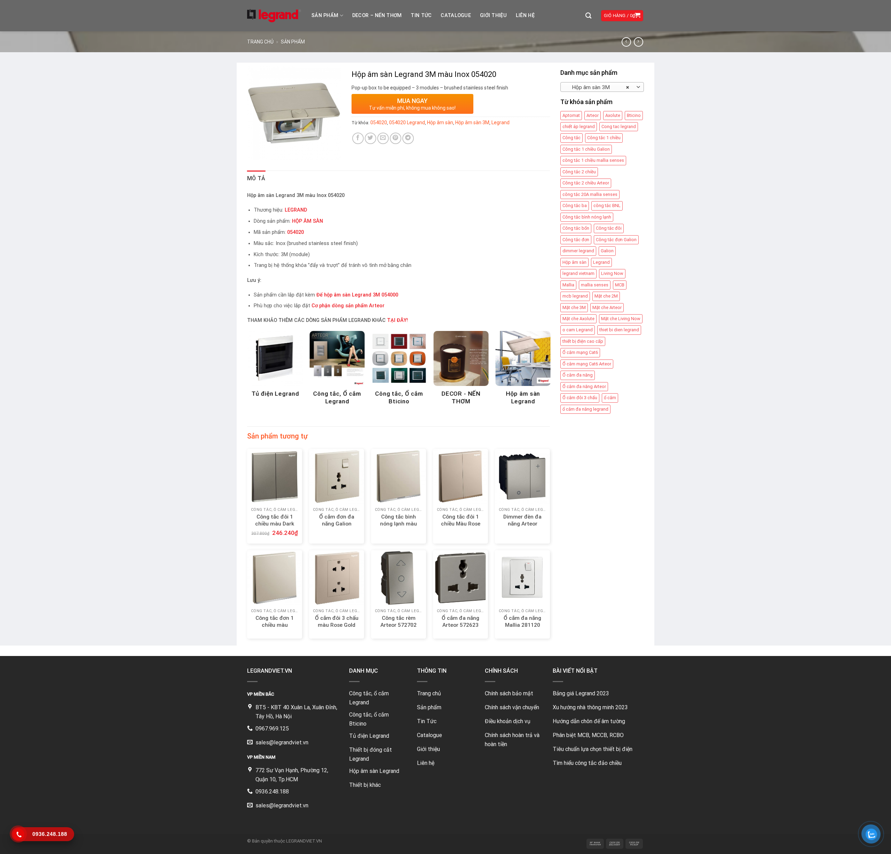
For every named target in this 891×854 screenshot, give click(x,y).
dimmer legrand (578, 250)
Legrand (601, 262)
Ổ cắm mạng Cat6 (580, 352)
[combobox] (602, 87)
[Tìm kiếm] (588, 16)
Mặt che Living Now (620, 318)
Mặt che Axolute (578, 318)
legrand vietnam (578, 273)
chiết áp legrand (578, 126)
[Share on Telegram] (408, 138)
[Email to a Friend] (383, 138)
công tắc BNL (607, 205)
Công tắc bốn (575, 228)
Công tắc (571, 137)
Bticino (634, 115)
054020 (378, 122)
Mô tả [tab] (256, 178)
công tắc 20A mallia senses (589, 194)
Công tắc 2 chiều (579, 171)
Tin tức (421, 15)
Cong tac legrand (618, 126)
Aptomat (571, 115)
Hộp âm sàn (574, 262)
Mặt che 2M (606, 296)
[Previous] (258, 358)
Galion (607, 250)
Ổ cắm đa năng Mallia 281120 (522, 621)
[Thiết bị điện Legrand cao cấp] (274, 15)
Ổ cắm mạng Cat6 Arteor (586, 363)
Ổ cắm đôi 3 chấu (579, 397)
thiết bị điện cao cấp (582, 341)
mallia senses (594, 284)
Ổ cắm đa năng (577, 375)
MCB (619, 284)
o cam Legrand (577, 329)
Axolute (612, 115)
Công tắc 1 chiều (604, 137)
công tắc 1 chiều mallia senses (593, 160)
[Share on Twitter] (370, 138)
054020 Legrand (407, 122)
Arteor (592, 115)
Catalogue (456, 15)
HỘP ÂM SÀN (307, 221)
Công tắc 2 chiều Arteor (585, 182)
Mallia (568, 284)
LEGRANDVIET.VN (304, 841)
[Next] (538, 358)
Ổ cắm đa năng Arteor (584, 386)
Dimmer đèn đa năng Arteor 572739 (522, 524)
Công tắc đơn (575, 239)
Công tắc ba (574, 205)
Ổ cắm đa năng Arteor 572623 (460, 621)
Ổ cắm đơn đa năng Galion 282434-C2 (336, 524)
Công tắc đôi (609, 228)
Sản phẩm (325, 15)
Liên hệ (525, 15)
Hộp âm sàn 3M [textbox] (598, 87)
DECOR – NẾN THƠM (377, 15)
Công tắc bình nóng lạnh (586, 217)
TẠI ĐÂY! (397, 320)
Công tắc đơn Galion (616, 239)
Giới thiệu (493, 15)
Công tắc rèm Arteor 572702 (398, 621)
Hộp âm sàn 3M (472, 122)
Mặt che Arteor (607, 307)
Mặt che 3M (574, 307)
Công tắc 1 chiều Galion (586, 149)
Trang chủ (260, 42)
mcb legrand (575, 296)
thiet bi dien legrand (619, 329)
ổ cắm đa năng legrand (585, 409)
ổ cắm (610, 397)
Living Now (612, 273)
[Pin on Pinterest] (395, 138)
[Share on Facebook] (358, 138)
